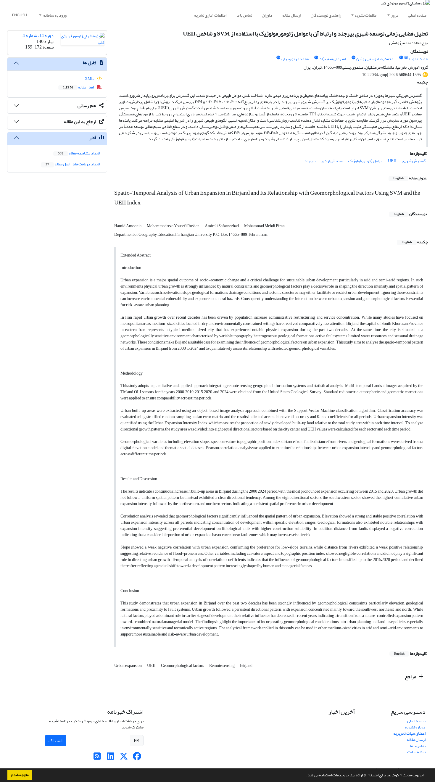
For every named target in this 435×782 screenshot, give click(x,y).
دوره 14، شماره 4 (38, 35)
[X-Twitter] (123, 758)
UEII (392, 161)
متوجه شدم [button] (20, 774)
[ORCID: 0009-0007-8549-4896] (316, 58)
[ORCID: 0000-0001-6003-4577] (401, 58)
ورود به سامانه (55, 15)
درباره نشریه (415, 727)
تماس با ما (244, 15)
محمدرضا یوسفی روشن (374, 59)
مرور (394, 15)
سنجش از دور (332, 161)
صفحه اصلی (417, 15)
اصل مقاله (78, 87)
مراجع (411, 676)
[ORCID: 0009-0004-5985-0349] (278, 58)
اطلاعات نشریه (366, 15)
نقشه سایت (416, 752)
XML (89, 79)
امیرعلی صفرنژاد (332, 59)
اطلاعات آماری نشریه (210, 15)
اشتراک (55, 740)
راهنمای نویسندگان (326, 15)
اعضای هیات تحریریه (409, 733)
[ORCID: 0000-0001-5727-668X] (353, 58)
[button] (305, 776)
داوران (267, 15)
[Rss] (97, 758)
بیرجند (309, 161)
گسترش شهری (414, 161)
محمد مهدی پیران (295, 59)
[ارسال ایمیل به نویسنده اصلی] (406, 58)
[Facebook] (137, 758)
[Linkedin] (110, 758)
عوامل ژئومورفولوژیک (365, 161)
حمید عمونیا (418, 59)
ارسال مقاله (291, 15)
